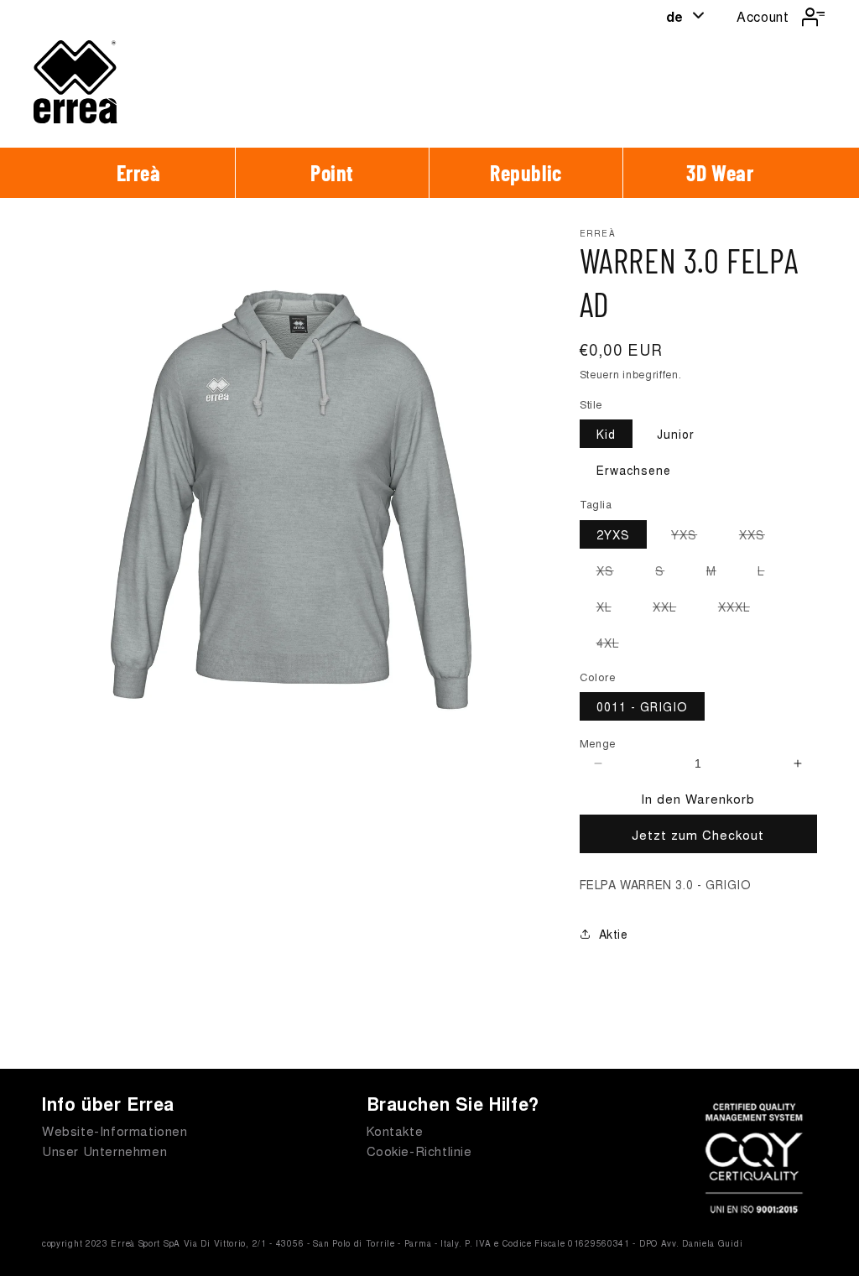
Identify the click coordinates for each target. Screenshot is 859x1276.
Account (763, 16)
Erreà (139, 172)
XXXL (742, 609)
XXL (673, 609)
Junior (676, 433)
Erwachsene (633, 469)
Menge (598, 743)
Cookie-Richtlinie (419, 1150)
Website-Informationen (115, 1130)
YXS (692, 537)
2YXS (613, 534)
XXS (760, 537)
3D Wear (719, 172)
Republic (526, 172)
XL (612, 609)
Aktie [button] (613, 933)
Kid (606, 433)
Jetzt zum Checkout (698, 834)
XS (613, 573)
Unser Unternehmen (104, 1150)
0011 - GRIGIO (642, 706)
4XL (616, 645)
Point (332, 172)
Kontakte (395, 1130)
